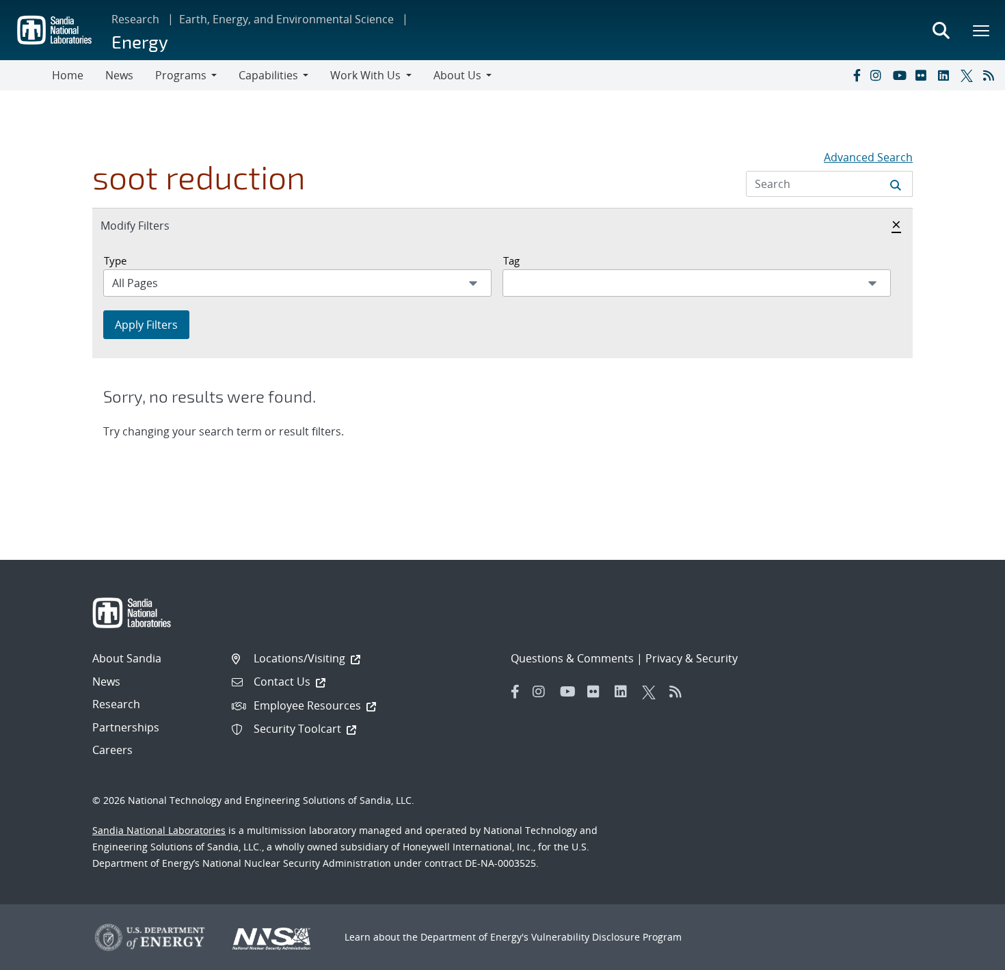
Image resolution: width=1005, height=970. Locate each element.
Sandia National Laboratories (159, 830)
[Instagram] (878, 75)
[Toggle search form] (941, 30)
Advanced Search (868, 157)
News (119, 75)
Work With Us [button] (365, 75)
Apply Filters (146, 324)
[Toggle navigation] (26, 75)
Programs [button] (180, 75)
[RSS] (991, 75)
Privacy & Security (691, 658)
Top (964, 954)
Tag (511, 260)
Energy (139, 41)
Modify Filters (150, 225)
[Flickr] (923, 75)
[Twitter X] (969, 75)
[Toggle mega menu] (982, 30)
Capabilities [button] (268, 75)
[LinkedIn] (946, 75)
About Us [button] (457, 75)
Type (115, 260)
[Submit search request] (896, 184)
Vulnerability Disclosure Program (606, 936)
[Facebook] (856, 75)
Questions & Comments (572, 658)
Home (67, 75)
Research (135, 19)
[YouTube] (901, 75)
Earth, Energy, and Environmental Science (286, 19)
